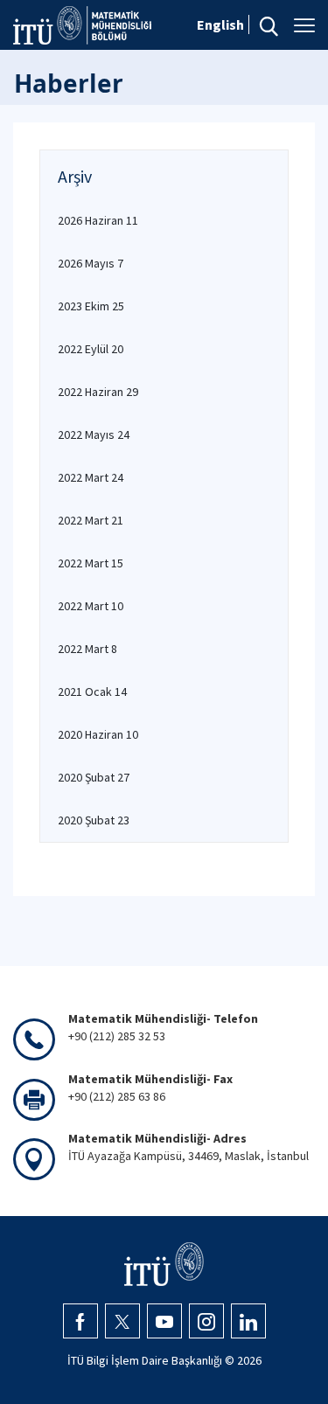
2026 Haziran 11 (98, 220)
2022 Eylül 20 (90, 349)
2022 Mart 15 (90, 563)
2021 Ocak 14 (92, 691)
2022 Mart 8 (87, 649)
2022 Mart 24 (90, 477)
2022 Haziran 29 (98, 392)
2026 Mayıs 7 (90, 263)
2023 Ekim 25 (91, 306)
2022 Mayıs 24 (93, 434)
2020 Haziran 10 (98, 734)
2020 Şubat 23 (93, 820)
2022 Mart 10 (90, 606)
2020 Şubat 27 (93, 777)
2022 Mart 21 (90, 520)
